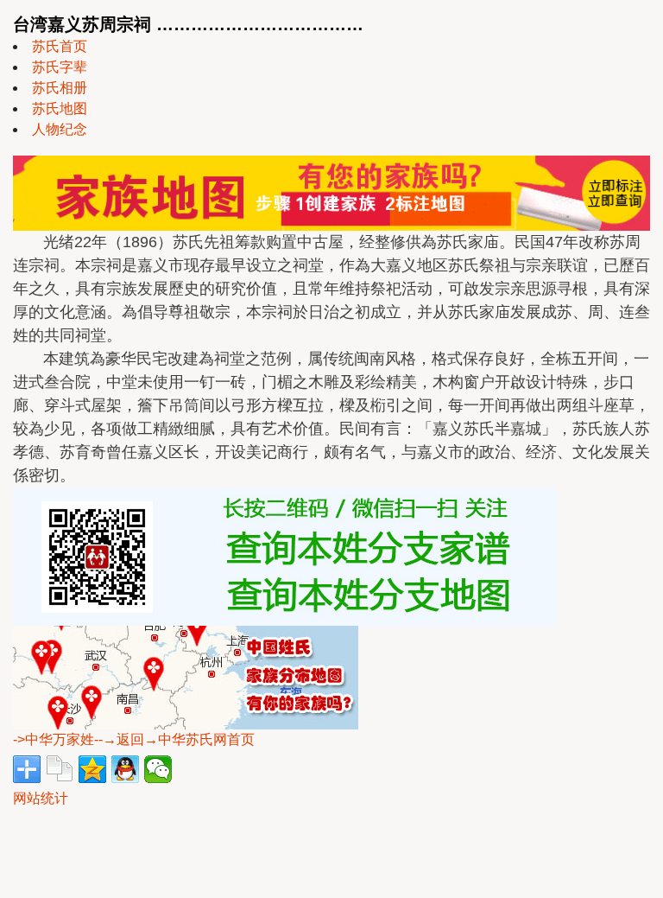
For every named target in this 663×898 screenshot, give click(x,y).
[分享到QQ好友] (125, 769)
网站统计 (40, 798)
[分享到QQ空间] (92, 769)
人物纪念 (59, 129)
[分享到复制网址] (59, 769)
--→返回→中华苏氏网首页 (174, 739)
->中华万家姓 (53, 739)
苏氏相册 (59, 87)
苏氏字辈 (59, 67)
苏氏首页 (59, 46)
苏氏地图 (59, 108)
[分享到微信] (158, 769)
